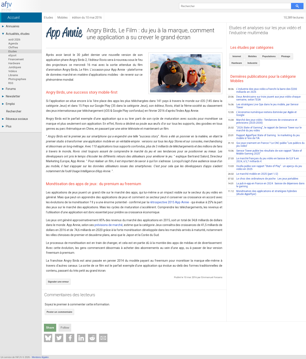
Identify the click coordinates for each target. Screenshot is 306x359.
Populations (269, 56)
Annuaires (12, 26)
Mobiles (252, 56)
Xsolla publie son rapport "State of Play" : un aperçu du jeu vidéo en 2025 (265, 168)
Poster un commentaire (59, 312)
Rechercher (13, 111)
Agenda (13, 43)
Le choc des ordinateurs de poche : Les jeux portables (263, 178)
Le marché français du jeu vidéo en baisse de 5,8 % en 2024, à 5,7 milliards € (263, 160)
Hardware (14, 63)
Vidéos (12, 71)
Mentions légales (40, 357)
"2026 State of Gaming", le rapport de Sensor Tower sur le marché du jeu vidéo (265, 129)
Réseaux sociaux (17, 119)
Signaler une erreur (58, 281)
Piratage (285, 56)
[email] (103, 338)
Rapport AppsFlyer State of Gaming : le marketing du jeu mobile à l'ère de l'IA (264, 137)
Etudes (12, 51)
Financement (16, 59)
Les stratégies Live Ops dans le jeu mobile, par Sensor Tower (263, 106)
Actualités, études (18, 33)
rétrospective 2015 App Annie (169, 202)
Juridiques (14, 67)
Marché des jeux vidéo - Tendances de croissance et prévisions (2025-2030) (262, 121)
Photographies (17, 79)
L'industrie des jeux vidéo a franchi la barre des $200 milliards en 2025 (262, 90)
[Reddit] (92, 338)
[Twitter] (59, 338)
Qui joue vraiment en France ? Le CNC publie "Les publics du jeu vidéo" (266, 144)
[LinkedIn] (81, 338)
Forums (11, 88)
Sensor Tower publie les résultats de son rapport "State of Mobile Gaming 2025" (265, 152)
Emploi (10, 103)
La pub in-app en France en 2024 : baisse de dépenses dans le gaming (266, 185)
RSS (10, 83)
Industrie (252, 63)
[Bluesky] (48, 338)
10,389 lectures (294, 17)
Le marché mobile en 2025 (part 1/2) (253, 173)
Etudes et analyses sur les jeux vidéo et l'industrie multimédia (265, 30)
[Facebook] (70, 338)
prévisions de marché (109, 225)
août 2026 (14, 39)
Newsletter (13, 96)
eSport (12, 55)
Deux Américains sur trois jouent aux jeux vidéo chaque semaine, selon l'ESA (264, 98)
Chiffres (13, 47)
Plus (8, 126)
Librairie (13, 75)
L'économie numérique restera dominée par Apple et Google (262, 114)
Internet (237, 56)
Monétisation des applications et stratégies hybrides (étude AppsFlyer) (262, 193)
